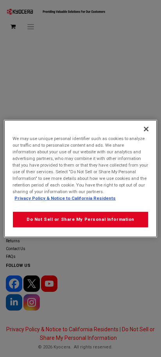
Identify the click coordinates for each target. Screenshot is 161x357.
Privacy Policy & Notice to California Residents (65, 198)
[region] (80, 178)
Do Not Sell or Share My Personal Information (80, 219)
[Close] (146, 128)
